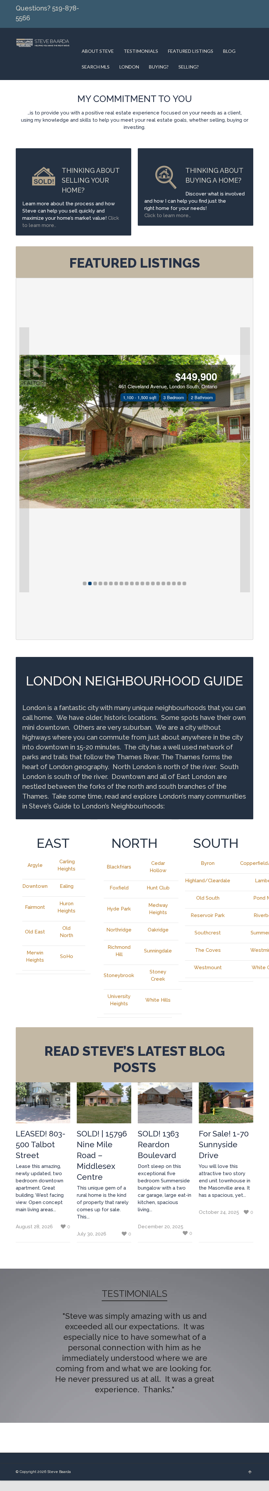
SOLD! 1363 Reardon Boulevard (158, 1144)
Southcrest (208, 933)
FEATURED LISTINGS (190, 51)
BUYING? (159, 67)
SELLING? (188, 67)
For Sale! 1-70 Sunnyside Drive (224, 1144)
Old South (207, 898)
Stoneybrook (119, 975)
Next (241, 1346)
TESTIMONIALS (141, 51)
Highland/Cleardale (207, 881)
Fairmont (35, 907)
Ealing (66, 886)
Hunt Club (158, 888)
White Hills (158, 1000)
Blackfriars (119, 867)
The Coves (208, 950)
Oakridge (158, 930)
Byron (208, 863)
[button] (24, 459)
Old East (35, 932)
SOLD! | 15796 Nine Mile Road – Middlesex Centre (102, 1155)
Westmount (208, 967)
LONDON (129, 67)
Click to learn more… (167, 215)
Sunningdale (158, 951)
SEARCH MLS (96, 67)
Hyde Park (119, 909)
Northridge (119, 930)
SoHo (66, 956)
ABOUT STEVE (98, 51)
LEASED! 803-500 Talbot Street (41, 1144)
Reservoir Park (208, 915)
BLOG (229, 51)
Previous (28, 1346)
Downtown (35, 886)
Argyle (35, 865)
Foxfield (119, 888)
